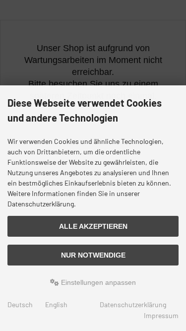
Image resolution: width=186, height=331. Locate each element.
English (56, 304)
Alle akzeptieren (93, 226)
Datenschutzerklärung (133, 304)
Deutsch (20, 304)
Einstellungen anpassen (97, 282)
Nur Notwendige (93, 255)
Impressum (161, 315)
